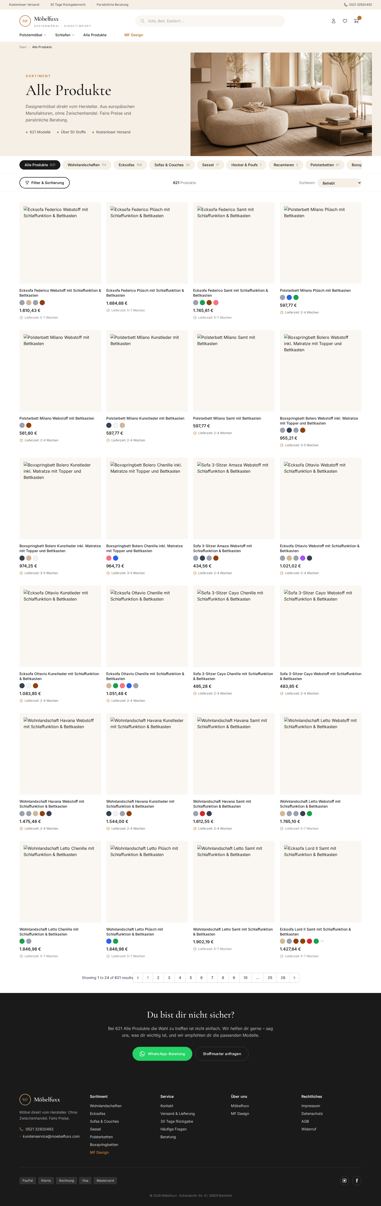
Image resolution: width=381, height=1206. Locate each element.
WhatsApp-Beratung (166, 1053)
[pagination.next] (294, 978)
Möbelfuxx (240, 1105)
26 (283, 977)
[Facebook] (357, 1180)
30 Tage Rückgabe (176, 1121)
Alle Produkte (95, 35)
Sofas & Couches (172, 165)
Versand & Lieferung (177, 1113)
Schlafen (62, 35)
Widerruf (308, 1129)
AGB (305, 1121)
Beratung (168, 1137)
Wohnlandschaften (87, 165)
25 (270, 977)
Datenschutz (312, 1113)
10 (246, 977)
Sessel (210, 165)
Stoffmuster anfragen (222, 1053)
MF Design (133, 35)
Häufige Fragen (173, 1129)
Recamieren (286, 165)
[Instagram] (344, 1180)
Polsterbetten (325, 165)
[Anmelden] (333, 21)
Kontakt (166, 1105)
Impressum (310, 1105)
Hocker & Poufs (246, 165)
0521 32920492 (360, 4)
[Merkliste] (345, 21)
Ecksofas (130, 165)
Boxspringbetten (104, 1144)
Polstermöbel (30, 35)
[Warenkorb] (356, 21)
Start (23, 47)
